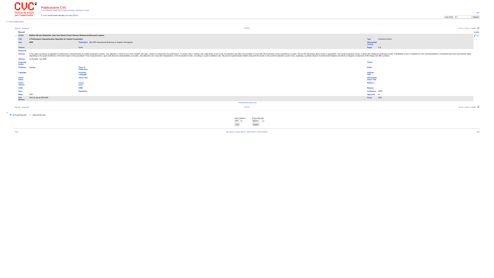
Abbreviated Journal (372, 43)
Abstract (21, 54)
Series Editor (20, 79)
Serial (369, 98)
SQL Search (230, 132)
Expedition (83, 91)
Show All (49, 10)
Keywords (22, 51)
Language (22, 72)
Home (43, 10)
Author (21, 35)
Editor (369, 67)
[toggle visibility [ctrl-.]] (7, 113)
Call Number (21, 99)
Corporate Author (22, 63)
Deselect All (25, 28)
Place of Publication (83, 68)
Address (21, 59)
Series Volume (21, 84)
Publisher (22, 67)
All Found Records (20, 115)
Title (20, 39)
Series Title (83, 78)
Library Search (240, 132)
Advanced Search (69, 10)
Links (476, 32)
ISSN (20, 88)
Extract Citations (262, 132)
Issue (81, 47)
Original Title (370, 73)
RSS (75, 15)
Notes (20, 94)
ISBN (81, 88)
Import (87, 10)
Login (477, 12)
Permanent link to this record (247, 102)
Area (20, 91)
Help (478, 132)
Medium (370, 88)
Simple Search (57, 10)
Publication (83, 42)
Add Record (80, 10)
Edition (370, 83)
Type (369, 39)
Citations (467, 28)
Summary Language (82, 73)
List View (460, 28)
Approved (371, 94)
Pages (369, 47)
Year (20, 42)
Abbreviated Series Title (372, 79)
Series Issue (81, 84)
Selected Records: (39, 115)
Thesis (369, 62)
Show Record (251, 132)
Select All (17, 28)
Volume (21, 47)
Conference (371, 91)
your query (69, 15)
